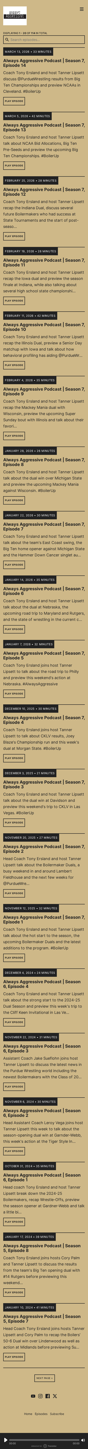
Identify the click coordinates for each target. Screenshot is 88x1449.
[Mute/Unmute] (83, 1440)
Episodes (41, 1414)
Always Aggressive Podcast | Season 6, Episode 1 (42, 1177)
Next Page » (45, 1378)
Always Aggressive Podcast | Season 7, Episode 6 (44, 591)
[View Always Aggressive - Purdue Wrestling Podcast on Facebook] (47, 1396)
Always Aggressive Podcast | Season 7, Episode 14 (44, 63)
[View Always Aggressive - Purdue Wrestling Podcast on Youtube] (33, 1396)
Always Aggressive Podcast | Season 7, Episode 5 (44, 655)
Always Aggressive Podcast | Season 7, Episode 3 (44, 784)
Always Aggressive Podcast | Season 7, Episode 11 (44, 262)
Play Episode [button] (14, 101)
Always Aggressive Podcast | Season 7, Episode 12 (44, 192)
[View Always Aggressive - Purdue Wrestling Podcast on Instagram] (40, 1396)
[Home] (40, 15)
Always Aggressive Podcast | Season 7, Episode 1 (44, 920)
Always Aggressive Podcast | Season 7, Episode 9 (44, 391)
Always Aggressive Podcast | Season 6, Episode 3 (42, 1048)
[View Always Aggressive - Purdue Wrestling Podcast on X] (55, 1396)
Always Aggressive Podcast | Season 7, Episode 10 (44, 327)
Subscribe (57, 1414)
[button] (44, 1440)
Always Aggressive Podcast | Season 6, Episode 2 (42, 1113)
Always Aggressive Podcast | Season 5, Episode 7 (42, 1319)
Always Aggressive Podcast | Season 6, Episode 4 (42, 984)
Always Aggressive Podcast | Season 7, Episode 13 (44, 127)
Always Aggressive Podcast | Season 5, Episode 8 (42, 1248)
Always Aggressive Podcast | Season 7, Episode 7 (44, 527)
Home (28, 1414)
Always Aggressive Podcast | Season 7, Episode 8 (44, 462)
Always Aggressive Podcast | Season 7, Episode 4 (44, 720)
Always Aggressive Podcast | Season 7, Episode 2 (44, 849)
